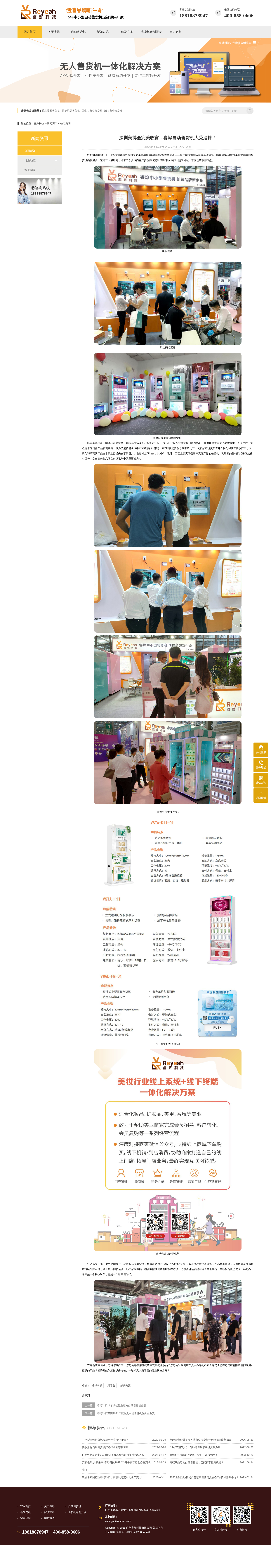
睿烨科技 (39, 123)
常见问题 (30, 169)
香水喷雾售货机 (51, 110)
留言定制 (25, 1518)
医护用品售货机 (71, 110)
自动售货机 (74, 1506)
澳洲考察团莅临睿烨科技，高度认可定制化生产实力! (112, 1477)
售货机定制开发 (77, 1512)
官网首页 (25, 1506)
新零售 (111, 1385)
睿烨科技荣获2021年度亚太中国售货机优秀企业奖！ (127, 1413)
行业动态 (30, 160)
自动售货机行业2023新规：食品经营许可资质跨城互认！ (114, 1454)
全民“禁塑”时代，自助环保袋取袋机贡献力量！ (196, 1447)
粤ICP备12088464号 (138, 1532)
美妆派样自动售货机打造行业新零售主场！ (106, 1447)
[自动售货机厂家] (72, 13)
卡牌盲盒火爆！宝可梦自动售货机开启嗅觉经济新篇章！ (202, 1439)
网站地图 (49, 1518)
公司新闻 (65, 123)
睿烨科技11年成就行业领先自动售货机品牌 (121, 1405)
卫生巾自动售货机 (92, 110)
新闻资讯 (52, 123)
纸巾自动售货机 (113, 110)
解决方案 (125, 1385)
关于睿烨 (49, 1506)
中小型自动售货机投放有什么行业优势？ (105, 1439)
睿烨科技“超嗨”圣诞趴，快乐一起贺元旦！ (194, 1454)
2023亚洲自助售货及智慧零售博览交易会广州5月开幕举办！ (204, 1477)
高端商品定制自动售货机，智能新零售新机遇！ (197, 1462)
